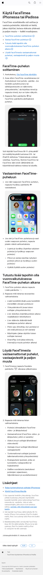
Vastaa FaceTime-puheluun (17, 39)
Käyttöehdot (19, 569)
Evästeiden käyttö (17, 571)
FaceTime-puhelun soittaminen (18, 36)
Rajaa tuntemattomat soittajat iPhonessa (22, 488)
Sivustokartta (6, 571)
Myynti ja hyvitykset (31, 569)
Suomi (4, 563)
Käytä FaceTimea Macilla (15, 491)
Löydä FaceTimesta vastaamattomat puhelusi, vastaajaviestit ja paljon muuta (22, 53)
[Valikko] (40, 2)
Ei (32, 545)
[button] (29, 2)
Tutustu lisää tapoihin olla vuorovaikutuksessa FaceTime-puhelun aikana (22, 46)
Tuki (8, 552)
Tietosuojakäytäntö (7, 569)
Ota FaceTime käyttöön (27, 74)
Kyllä (23, 545)
